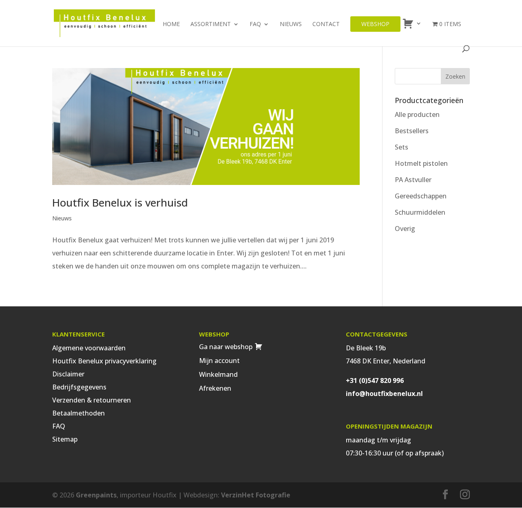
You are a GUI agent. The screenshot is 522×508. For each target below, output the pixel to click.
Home (171, 24)
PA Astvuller (413, 179)
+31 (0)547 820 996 (375, 380)
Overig (405, 228)
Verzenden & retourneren (91, 400)
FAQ (255, 24)
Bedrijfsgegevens (79, 387)
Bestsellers (412, 130)
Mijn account (219, 360)
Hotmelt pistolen (421, 163)
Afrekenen (215, 388)
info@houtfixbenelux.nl (384, 393)
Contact (326, 24)
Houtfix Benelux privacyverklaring (104, 360)
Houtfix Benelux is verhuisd (120, 202)
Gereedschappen (421, 195)
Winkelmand (218, 374)
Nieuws (291, 24)
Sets (401, 147)
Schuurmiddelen (420, 212)
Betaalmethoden (78, 413)
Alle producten (417, 114)
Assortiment (210, 24)
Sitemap (64, 439)
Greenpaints (96, 494)
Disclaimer (68, 373)
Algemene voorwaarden (89, 347)
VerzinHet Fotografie (255, 494)
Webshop (375, 24)
